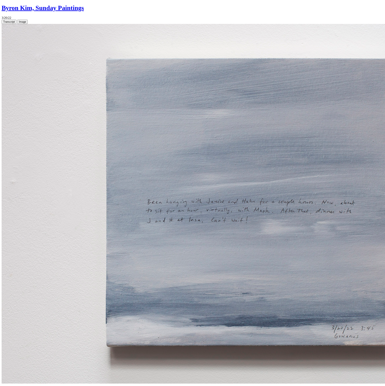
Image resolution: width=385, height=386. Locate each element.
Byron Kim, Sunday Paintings (43, 7)
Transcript (9, 21)
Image (22, 21)
